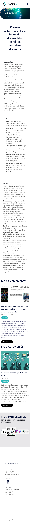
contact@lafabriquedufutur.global (13, 463)
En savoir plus (7, 341)
